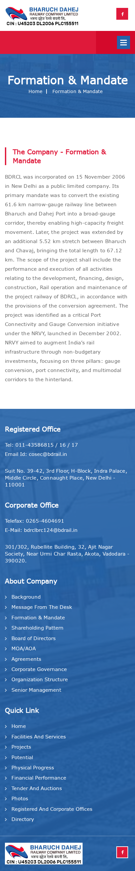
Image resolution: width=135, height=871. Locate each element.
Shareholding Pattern (37, 627)
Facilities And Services (38, 736)
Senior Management (36, 689)
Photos (19, 798)
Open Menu (123, 42)
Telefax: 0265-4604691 (34, 520)
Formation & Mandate (38, 617)
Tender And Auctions (36, 788)
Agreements (26, 659)
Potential (22, 757)
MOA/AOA (23, 648)
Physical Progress (32, 767)
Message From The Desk (41, 607)
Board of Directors (33, 638)
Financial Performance (38, 777)
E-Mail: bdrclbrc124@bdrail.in (41, 530)
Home (35, 91)
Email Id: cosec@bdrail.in (36, 454)
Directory (22, 819)
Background (26, 596)
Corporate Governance (39, 669)
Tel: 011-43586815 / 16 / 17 (41, 444)
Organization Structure (39, 679)
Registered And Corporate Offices (51, 809)
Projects (21, 746)
